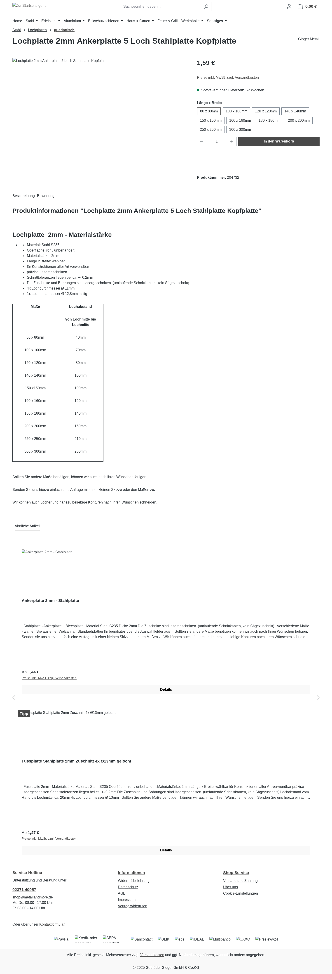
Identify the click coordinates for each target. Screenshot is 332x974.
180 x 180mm (269, 120)
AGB (122, 893)
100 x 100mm (236, 111)
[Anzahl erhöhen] (232, 141)
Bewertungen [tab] (47, 196)
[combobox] (161, 6)
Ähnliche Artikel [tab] (27, 526)
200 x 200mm (299, 120)
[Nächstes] (318, 698)
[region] (100, 106)
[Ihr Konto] (289, 6)
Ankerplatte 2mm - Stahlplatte (50, 600)
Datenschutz (128, 887)
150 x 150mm (211, 120)
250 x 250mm (211, 129)
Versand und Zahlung (240, 881)
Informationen (131, 872)
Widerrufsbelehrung (134, 881)
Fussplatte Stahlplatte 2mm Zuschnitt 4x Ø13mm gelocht (76, 761)
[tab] (23, 196)
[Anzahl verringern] (201, 141)
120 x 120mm (266, 111)
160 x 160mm (240, 120)
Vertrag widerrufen (132, 906)
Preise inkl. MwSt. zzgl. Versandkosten (228, 77)
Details (166, 689)
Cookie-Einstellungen (240, 893)
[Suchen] (206, 6)
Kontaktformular (51, 924)
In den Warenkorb (279, 141)
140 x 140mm (295, 111)
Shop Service (236, 872)
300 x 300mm (240, 129)
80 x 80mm (209, 111)
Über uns (230, 887)
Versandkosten (152, 955)
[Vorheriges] (13, 698)
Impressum (127, 900)
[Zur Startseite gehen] (30, 5)
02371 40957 (24, 889)
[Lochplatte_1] (100, 106)
